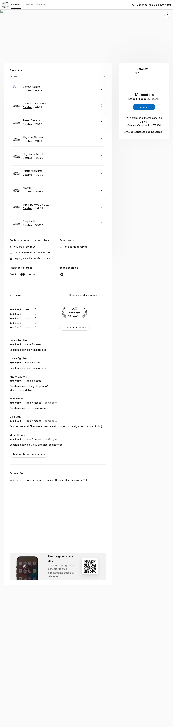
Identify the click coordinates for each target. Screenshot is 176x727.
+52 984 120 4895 (159, 4)
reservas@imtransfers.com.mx (32, 252)
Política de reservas (75, 246)
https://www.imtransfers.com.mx (33, 258)
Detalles (27, 90)
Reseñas (28, 4)
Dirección (41, 4)
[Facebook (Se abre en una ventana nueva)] (61, 274)
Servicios (16, 4)
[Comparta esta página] (167, 15)
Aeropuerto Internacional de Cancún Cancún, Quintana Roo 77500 (144, 121)
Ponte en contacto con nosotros (142, 131)
